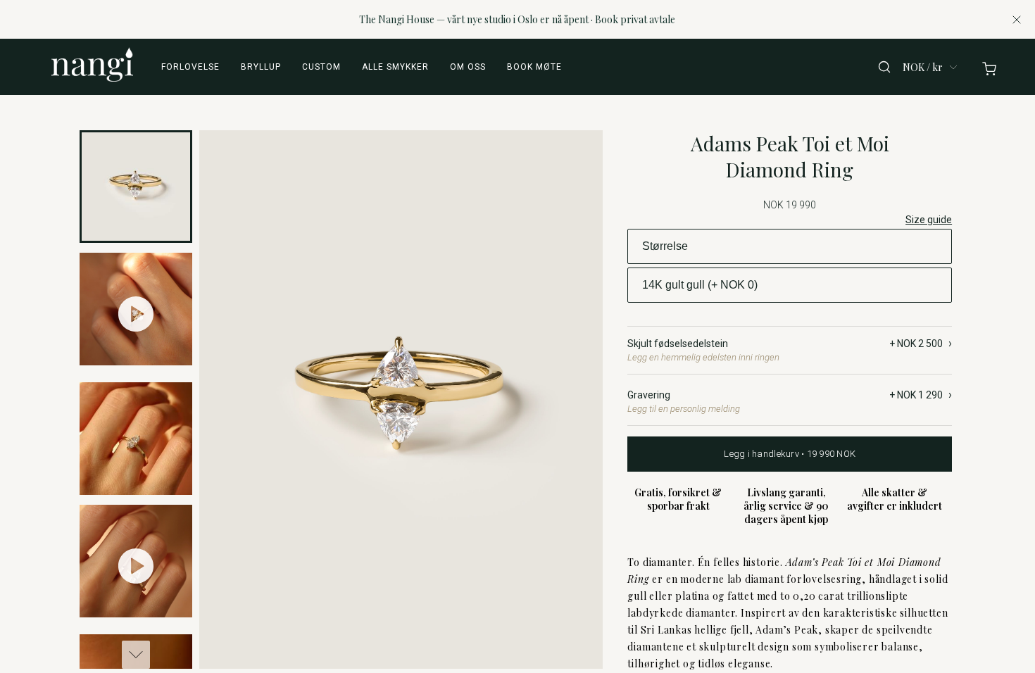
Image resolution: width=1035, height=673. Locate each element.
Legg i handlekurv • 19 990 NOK (789, 453)
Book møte (534, 67)
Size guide (928, 219)
